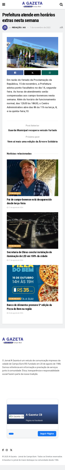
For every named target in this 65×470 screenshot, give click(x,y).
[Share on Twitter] (32, 72)
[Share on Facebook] (15, 72)
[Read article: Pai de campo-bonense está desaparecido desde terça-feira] (32, 177)
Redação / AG (19, 27)
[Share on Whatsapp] (50, 72)
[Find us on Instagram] (7, 450)
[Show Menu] (3, 4)
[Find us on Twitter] (11, 450)
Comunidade (14, 193)
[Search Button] (61, 4)
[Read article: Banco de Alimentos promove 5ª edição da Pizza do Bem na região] (32, 283)
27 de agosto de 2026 (15, 207)
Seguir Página (47, 433)
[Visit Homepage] (32, 5)
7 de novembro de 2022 (40, 27)
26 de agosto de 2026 (15, 313)
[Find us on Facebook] (3, 450)
